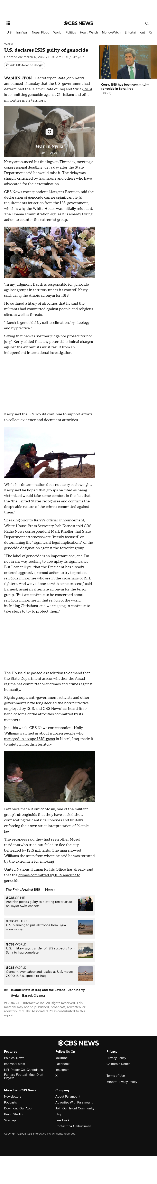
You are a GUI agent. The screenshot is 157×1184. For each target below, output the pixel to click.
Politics (71, 33)
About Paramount (67, 1096)
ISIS (87, 89)
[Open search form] (147, 23)
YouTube (61, 1058)
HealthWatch (89, 33)
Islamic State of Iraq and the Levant (38, 990)
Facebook (62, 1063)
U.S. (9, 33)
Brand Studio (13, 1114)
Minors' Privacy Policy (122, 1081)
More (49, 890)
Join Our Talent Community (74, 1108)
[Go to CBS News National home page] (78, 23)
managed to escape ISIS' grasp (29, 739)
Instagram (62, 1069)
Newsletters (12, 1096)
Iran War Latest (14, 1063)
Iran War (22, 33)
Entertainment (135, 33)
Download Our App (17, 1108)
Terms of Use (116, 1075)
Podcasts (10, 1102)
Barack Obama (33, 996)
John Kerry (76, 990)
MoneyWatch (111, 33)
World (57, 33)
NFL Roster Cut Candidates (23, 1069)
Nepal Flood (40, 33)
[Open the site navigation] (31, 23)
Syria (15, 996)
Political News (14, 1058)
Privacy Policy (116, 1058)
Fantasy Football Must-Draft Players (23, 1076)
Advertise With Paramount (74, 1102)
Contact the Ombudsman (73, 1126)
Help (58, 1114)
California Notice (118, 1063)
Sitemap (10, 1120)
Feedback (62, 1120)
